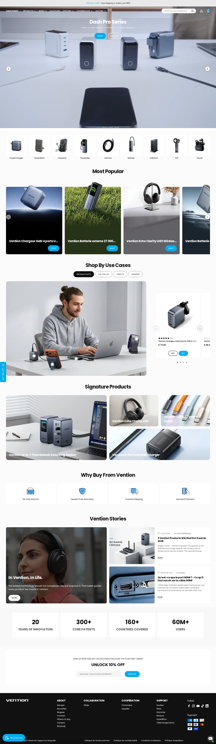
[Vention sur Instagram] (193, 705)
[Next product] (207, 217)
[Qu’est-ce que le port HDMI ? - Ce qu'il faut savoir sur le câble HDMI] (132, 585)
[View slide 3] (183, 362)
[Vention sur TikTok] (202, 705)
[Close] (3, 365)
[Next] (199, 328)
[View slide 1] (177, 362)
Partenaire (127, 705)
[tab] (84, 274)
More (14, 597)
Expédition (161, 719)
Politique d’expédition (174, 740)
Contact (61, 716)
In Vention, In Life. (25, 577)
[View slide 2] (180, 362)
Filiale (86, 705)
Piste (158, 709)
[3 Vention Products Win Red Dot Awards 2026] (132, 545)
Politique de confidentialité (125, 740)
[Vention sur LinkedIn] (207, 705)
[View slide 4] (186, 362)
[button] (183, 353)
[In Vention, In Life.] (56, 565)
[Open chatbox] (210, 738)
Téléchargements (165, 723)
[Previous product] (8, 217)
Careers (61, 723)
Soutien (160, 705)
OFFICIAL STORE (92, 3)
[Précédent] (8, 68)
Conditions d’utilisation (151, 740)
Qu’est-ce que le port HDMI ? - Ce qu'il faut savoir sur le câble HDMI (180, 579)
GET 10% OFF (3, 374)
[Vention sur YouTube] (198, 705)
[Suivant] (207, 68)
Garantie (160, 712)
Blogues (61, 712)
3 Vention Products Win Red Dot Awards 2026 (182, 540)
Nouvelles (61, 709)
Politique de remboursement (97, 740)
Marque (60, 705)
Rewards (61, 726)
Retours (160, 716)
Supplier (126, 709)
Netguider (51, 740)
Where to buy (63, 719)
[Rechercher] (192, 11)
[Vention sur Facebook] (189, 705)
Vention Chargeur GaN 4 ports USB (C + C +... (177, 341)
